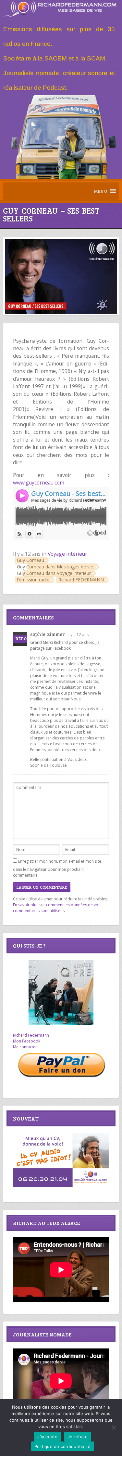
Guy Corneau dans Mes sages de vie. (55, 567)
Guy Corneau (30, 560)
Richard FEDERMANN (81, 580)
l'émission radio (33, 580)
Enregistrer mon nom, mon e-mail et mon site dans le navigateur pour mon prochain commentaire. (57, 868)
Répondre (27, 639)
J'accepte (47, 1436)
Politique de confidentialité (62, 1446)
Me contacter (25, 1047)
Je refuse (77, 1436)
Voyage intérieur (67, 553)
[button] (100, 191)
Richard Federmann (31, 1035)
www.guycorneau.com (38, 482)
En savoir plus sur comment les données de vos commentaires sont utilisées (56, 907)
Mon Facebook (26, 1041)
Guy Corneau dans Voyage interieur (54, 573)
